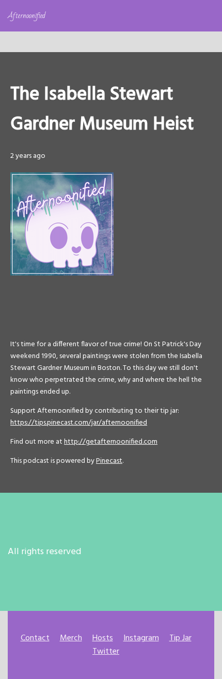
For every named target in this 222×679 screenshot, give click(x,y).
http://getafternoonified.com (110, 442)
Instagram (141, 638)
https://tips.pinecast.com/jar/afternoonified (78, 423)
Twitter (105, 651)
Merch (71, 638)
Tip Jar (180, 638)
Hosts (102, 638)
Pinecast (109, 461)
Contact (35, 638)
